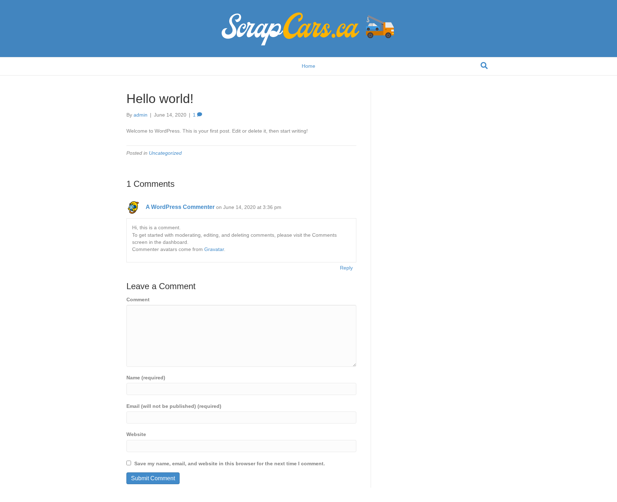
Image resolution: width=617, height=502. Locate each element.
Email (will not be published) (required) (173, 406)
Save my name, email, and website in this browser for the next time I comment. (229, 463)
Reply (346, 268)
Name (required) (145, 377)
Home (308, 66)
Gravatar (214, 249)
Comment (138, 299)
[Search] (484, 65)
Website (136, 434)
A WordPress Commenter (180, 207)
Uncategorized (165, 153)
